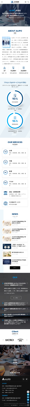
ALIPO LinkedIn (28, 397)
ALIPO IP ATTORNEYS (15, 2)
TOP (28, 405)
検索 (28, 2)
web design (21, 405)
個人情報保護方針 (14, 405)
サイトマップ (6, 405)
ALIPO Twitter (28, 394)
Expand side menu (28, 392)
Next (26, 340)
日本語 (25, 2)
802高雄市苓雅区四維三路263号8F (13, 398)
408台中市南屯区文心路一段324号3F (13, 386)
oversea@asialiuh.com (11, 388)
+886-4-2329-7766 (9, 390)
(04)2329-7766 (28, 402)
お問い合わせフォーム (28, 400)
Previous (3, 340)
